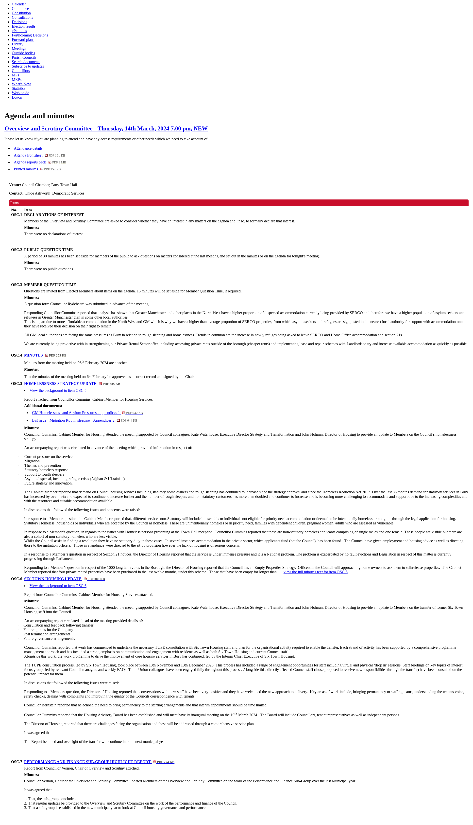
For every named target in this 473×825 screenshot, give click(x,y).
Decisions (19, 22)
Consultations (22, 17)
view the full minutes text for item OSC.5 (316, 572)
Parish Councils (24, 57)
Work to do (20, 93)
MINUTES (45, 355)
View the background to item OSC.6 (58, 586)
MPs (15, 75)
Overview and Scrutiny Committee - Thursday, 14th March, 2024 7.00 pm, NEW (106, 128)
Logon (17, 97)
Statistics (18, 88)
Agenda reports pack (40, 162)
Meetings (19, 48)
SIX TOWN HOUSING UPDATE (64, 579)
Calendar (19, 4)
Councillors (21, 71)
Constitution (21, 13)
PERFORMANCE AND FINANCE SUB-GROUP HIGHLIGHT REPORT (99, 762)
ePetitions (19, 31)
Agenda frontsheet (39, 155)
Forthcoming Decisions (30, 35)
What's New (21, 84)
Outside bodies (23, 53)
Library (17, 44)
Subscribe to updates (28, 66)
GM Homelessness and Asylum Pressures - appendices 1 (87, 413)
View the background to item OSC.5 (58, 390)
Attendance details (28, 148)
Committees (21, 8)
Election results (23, 26)
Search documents (26, 62)
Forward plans (23, 39)
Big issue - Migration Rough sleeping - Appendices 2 (84, 420)
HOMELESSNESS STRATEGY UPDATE (72, 383)
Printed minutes (37, 169)
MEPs (16, 79)
